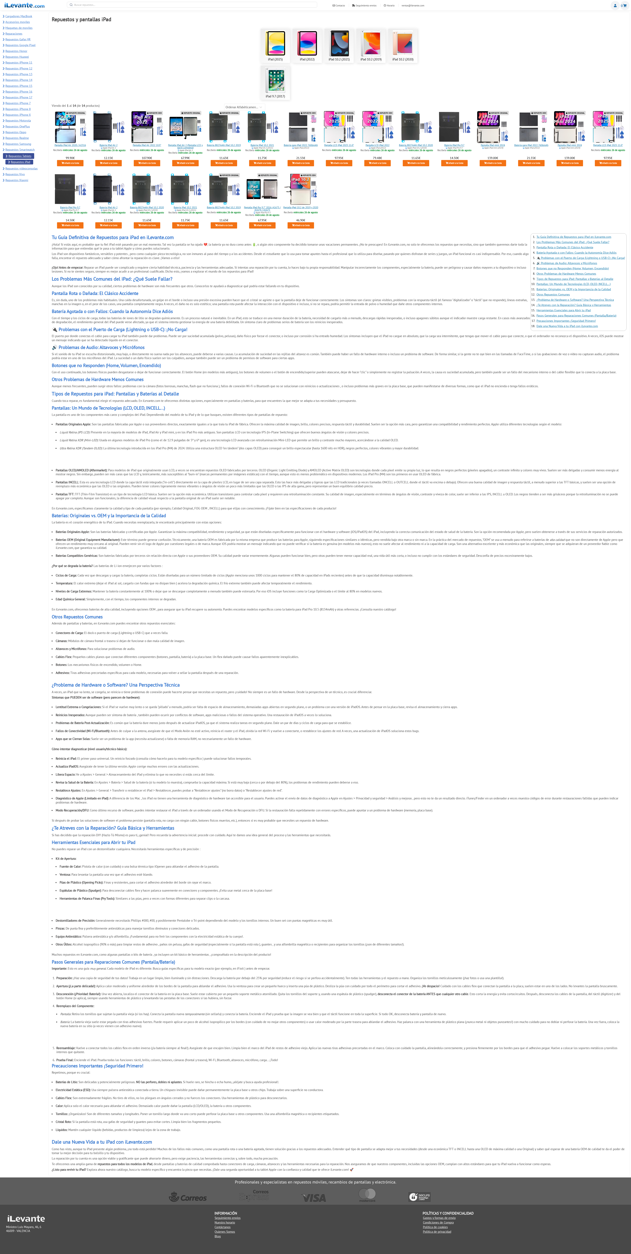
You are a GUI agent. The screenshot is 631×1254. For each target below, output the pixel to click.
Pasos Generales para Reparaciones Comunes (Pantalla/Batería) (576, 315)
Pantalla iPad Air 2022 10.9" (147, 145)
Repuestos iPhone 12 (18, 68)
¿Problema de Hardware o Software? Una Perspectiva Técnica (575, 300)
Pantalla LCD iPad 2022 (377, 145)
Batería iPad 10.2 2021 (262, 145)
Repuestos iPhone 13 (18, 74)
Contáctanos (223, 1227)
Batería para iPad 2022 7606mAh (301, 145)
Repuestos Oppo (15, 132)
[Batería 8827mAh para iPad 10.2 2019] (223, 126)
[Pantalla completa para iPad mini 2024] (492, 126)
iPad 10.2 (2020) (402, 59)
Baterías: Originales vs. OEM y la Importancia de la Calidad (574, 289)
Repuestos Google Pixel (20, 45)
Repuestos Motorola (18, 120)
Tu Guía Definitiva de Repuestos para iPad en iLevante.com (574, 237)
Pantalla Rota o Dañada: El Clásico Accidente (565, 247)
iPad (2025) (275, 59)
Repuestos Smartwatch (20, 149)
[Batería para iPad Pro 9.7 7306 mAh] (454, 126)
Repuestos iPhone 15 (18, 86)
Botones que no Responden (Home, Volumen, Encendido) (573, 268)
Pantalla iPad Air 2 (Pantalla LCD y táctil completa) (185, 146)
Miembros (615, 5)
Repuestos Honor (16, 51)
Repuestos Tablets (20, 156)
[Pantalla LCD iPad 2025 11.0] (339, 126)
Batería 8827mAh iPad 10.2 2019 (224, 145)
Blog (218, 1236)
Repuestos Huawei (17, 57)
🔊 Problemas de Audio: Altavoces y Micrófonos (567, 263)
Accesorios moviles (17, 22)
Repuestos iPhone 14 (18, 80)
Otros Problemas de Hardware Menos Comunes (566, 274)
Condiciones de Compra (438, 1222)
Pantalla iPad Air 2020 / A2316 (70, 145)
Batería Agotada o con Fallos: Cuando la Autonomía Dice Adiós (577, 252)
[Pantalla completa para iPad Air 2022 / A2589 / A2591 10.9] (147, 126)
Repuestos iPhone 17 (18, 97)
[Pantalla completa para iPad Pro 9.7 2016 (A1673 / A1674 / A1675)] (262, 189)
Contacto (340, 5)
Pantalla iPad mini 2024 (493, 145)
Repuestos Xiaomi (16, 180)
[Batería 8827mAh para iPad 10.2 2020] (415, 126)
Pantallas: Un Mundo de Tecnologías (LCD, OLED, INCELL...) (574, 284)
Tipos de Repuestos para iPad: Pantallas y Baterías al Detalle (575, 279)
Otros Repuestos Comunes (553, 294)
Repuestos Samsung (18, 144)
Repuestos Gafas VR (18, 39)
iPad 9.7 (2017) (275, 96)
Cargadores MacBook (18, 16)
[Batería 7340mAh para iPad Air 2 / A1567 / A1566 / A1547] (108, 126)
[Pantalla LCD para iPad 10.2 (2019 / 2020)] (300, 189)
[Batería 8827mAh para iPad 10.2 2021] (262, 126)
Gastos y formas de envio (439, 1218)
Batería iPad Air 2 (108, 145)
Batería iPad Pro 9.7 (454, 145)
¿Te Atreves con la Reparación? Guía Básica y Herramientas (574, 305)
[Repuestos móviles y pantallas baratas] (24, 6)
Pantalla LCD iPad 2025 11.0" (339, 145)
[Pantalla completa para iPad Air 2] (185, 126)
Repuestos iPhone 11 (18, 62)
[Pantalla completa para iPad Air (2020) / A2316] (70, 126)
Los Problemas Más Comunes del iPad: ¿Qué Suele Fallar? (573, 242)
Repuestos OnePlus (17, 126)
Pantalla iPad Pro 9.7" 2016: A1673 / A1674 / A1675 (262, 208)
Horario (390, 5)
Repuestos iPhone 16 (18, 91)
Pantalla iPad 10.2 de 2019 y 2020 (300, 207)
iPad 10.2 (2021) (339, 59)
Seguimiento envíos (365, 5)
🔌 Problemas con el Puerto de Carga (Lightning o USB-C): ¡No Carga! (581, 258)
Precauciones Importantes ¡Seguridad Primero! (566, 321)
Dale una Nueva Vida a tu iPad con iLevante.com (567, 326)
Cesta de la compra (625, 5)
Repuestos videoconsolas (21, 168)
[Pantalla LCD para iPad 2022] (377, 126)
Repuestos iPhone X (18, 115)
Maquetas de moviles (19, 28)
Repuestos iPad (20, 162)
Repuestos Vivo (15, 174)
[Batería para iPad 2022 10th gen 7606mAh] (300, 126)
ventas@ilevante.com (413, 5)
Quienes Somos (225, 1232)
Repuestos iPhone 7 (18, 103)
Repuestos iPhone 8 (18, 109)
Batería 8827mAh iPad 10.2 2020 (416, 145)
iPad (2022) (307, 59)
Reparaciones (13, 33)
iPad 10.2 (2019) (371, 59)
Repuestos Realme (17, 138)
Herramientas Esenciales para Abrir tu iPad (564, 310)
